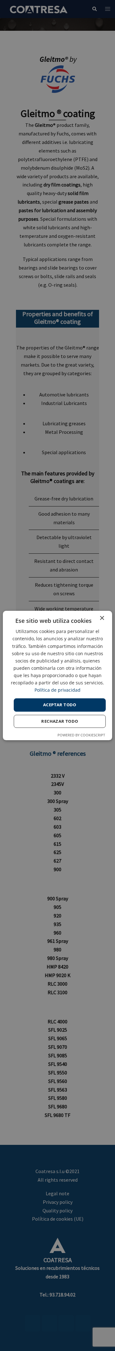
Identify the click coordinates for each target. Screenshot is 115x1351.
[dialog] (57, 675)
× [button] (101, 618)
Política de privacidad (57, 690)
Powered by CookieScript (81, 735)
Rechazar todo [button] (59, 721)
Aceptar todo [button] (59, 705)
